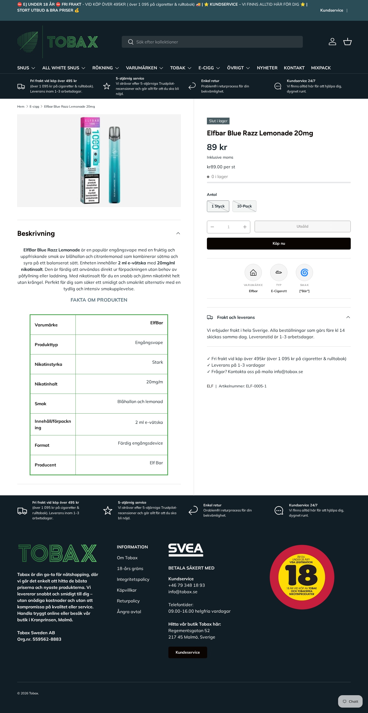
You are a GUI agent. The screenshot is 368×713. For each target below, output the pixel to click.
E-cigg (34, 106)
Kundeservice (188, 652)
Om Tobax (127, 557)
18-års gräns (130, 568)
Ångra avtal (129, 611)
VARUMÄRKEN (141, 68)
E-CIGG (206, 68)
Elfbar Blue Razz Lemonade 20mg (69, 106)
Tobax (33, 693)
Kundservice (331, 10)
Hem (21, 106)
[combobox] (212, 42)
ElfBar (156, 322)
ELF (210, 386)
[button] (347, 41)
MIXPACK (321, 68)
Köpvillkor (127, 590)
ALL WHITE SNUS (60, 68)
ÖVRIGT (235, 68)
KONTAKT (294, 68)
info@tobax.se (182, 591)
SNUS (23, 68)
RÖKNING (102, 68)
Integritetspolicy (133, 579)
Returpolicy (128, 600)
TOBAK (177, 68)
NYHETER (267, 68)
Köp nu (279, 243)
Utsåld (302, 226)
